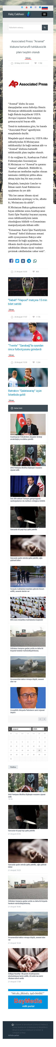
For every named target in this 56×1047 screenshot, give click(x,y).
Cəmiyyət (15, 1033)
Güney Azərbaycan (19, 1027)
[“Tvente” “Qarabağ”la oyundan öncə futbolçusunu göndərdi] (28, 333)
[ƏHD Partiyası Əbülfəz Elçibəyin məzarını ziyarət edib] (28, 782)
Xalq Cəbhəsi (16, 14)
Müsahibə (42, 1027)
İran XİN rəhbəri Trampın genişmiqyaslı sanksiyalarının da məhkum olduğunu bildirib (27, 500)
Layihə (21, 1030)
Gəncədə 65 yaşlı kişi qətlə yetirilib (23, 529)
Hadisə (43, 1025)
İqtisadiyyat (27, 1025)
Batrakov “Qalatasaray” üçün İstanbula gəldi (25, 392)
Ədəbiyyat (29, 1030)
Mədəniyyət (32, 1027)
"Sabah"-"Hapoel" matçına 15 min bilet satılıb (27, 302)
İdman (28, 58)
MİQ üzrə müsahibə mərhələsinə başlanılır (26, 620)
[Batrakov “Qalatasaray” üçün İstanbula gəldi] (28, 378)
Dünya (36, 1025)
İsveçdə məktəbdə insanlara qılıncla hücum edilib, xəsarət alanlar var (27, 590)
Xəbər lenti (18, 408)
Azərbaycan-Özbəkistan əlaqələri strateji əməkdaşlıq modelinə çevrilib (26, 438)
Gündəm (38, 1030)
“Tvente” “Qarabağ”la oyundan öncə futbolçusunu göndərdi (25, 347)
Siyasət (18, 1025)
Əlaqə (23, 1033)
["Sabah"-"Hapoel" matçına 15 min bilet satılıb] (28, 287)
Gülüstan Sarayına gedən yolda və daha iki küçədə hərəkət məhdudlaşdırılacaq (26, 649)
